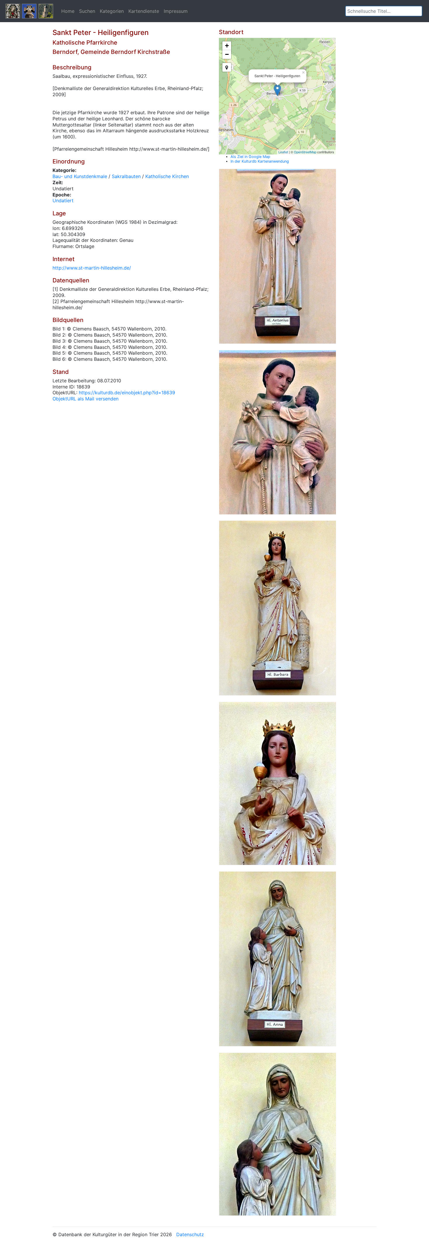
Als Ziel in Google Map (250, 156)
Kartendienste (143, 11)
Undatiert (63, 200)
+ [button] (227, 45)
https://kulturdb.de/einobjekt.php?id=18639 (127, 392)
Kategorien (112, 11)
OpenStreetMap (305, 151)
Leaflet (283, 151)
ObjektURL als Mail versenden (85, 399)
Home (67, 11)
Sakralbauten (126, 176)
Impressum (176, 11)
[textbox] (384, 11)
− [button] (227, 54)
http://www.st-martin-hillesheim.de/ (92, 268)
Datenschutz (190, 1234)
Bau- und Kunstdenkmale (80, 176)
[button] (417, 11)
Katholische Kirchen (167, 176)
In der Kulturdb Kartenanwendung (260, 161)
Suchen (87, 11)
